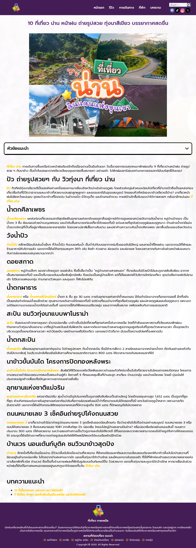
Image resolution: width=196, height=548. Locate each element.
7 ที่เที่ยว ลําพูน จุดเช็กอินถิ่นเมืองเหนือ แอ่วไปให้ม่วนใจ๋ (50, 494)
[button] (187, 148)
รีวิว (111, 7)
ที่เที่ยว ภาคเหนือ (98, 521)
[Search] (189, 5)
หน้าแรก (99, 7)
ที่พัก (142, 7)
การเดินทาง (126, 7)
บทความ (155, 7)
